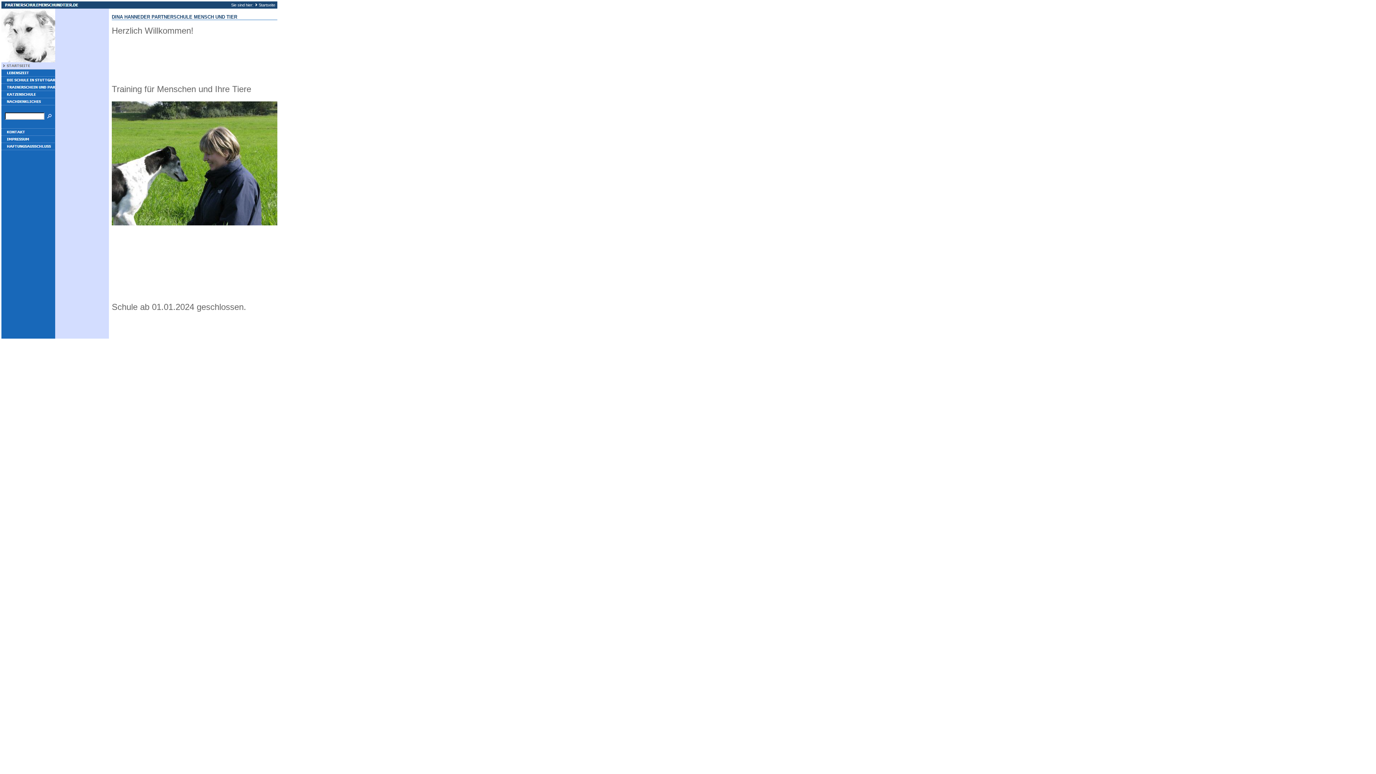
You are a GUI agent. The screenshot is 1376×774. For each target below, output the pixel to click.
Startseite (267, 5)
